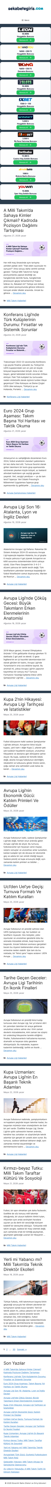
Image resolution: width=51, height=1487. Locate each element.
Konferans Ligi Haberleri (18, 397)
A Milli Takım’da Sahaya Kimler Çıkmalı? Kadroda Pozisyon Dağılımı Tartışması (20, 220)
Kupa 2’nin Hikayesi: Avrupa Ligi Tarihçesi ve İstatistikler (24, 704)
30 (14, 1349)
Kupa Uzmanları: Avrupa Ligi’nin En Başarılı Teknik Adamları (20, 1079)
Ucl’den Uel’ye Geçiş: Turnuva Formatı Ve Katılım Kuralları (24, 891)
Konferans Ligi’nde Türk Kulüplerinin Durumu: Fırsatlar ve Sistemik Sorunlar (23, 322)
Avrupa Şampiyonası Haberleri (21, 493)
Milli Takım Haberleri (16, 300)
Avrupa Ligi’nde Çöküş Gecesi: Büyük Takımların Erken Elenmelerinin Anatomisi (25, 608)
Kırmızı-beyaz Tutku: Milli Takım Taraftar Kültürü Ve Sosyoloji (23, 1173)
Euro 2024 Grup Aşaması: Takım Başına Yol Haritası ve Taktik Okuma (24, 418)
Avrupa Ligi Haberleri (17, 584)
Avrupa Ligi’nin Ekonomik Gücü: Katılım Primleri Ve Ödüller (21, 798)
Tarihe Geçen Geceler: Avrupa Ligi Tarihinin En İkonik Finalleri (25, 982)
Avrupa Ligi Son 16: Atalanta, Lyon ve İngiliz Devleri (22, 511)
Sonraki (22, 1349)
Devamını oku (19, 293)
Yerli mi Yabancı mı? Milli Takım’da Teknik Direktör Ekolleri (23, 1264)
